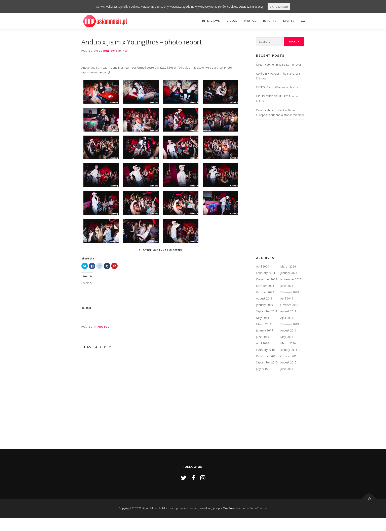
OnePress (229, 508)
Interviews (211, 20)
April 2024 (262, 266)
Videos (232, 20)
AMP (126, 50)
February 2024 (265, 273)
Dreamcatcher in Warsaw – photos (279, 64)
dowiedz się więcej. (251, 6)
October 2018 (289, 305)
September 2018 (267, 311)
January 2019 (264, 305)
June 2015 (286, 369)
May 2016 (286, 337)
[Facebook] (193, 477)
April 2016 (262, 343)
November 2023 (290, 279)
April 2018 (286, 318)
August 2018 (288, 311)
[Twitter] (183, 477)
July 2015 (262, 369)
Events (289, 20)
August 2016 (288, 330)
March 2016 (288, 343)
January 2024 (288, 273)
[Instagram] (202, 477)
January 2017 (264, 330)
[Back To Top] (369, 499)
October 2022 (265, 292)
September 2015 (267, 362)
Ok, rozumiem (278, 6)
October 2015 (289, 356)
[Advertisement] (280, 188)
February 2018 (289, 324)
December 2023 (266, 279)
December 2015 (266, 356)
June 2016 (262, 337)
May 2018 (262, 318)
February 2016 (265, 350)
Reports (269, 20)
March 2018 (264, 324)
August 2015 (288, 362)
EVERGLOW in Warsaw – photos (277, 87)
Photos (250, 20)
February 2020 (289, 292)
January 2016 (288, 350)
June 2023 (286, 286)
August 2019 (264, 298)
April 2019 (286, 298)
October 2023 (265, 286)
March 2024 (288, 266)
